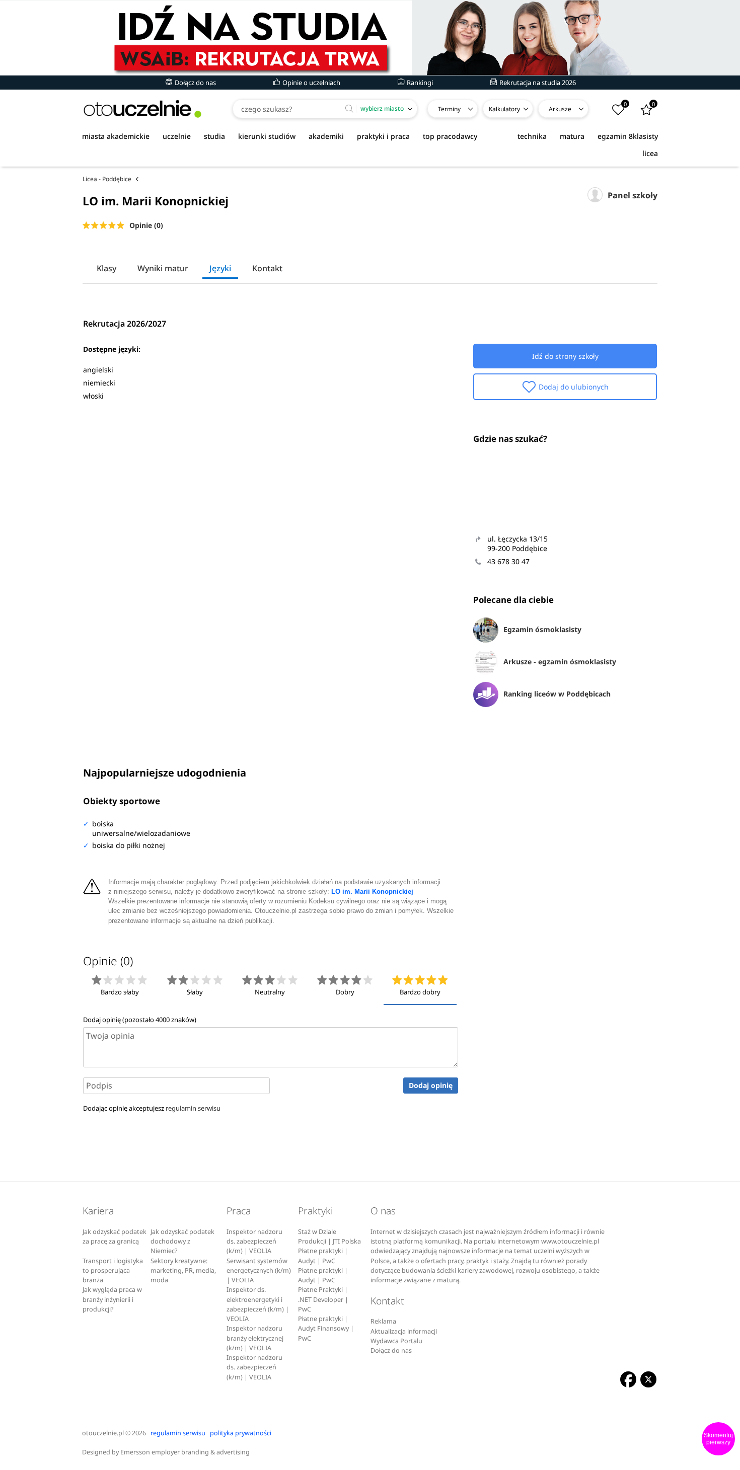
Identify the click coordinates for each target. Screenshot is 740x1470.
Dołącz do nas (194, 82)
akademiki (326, 136)
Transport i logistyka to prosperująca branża (113, 1271)
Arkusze (560, 109)
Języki (220, 268)
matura (572, 136)
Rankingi (419, 82)
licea (650, 153)
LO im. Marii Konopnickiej (372, 891)
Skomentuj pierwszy (718, 1439)
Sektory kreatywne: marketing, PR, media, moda (183, 1271)
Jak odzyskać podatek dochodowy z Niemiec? (182, 1241)
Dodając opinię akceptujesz (151, 1108)
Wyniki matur (162, 268)
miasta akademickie (116, 136)
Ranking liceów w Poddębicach (557, 694)
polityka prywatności (240, 1433)
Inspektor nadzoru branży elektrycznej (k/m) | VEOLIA (255, 1338)
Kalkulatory (504, 109)
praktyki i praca (383, 136)
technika (532, 136)
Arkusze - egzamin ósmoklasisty (559, 661)
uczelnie (177, 136)
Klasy (106, 268)
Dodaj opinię (431, 1085)
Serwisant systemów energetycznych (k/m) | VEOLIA (259, 1271)
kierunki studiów (266, 136)
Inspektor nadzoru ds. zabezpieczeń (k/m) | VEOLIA (254, 1241)
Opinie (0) (146, 225)
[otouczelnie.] (142, 109)
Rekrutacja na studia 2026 (537, 82)
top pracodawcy (450, 136)
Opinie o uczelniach (310, 82)
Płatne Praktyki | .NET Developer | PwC (323, 1299)
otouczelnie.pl (103, 1433)
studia (214, 136)
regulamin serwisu (193, 1108)
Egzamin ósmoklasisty (542, 629)
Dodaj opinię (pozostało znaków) (139, 1019)
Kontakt (267, 268)
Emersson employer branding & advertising (185, 1452)
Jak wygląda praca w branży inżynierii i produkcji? (112, 1299)
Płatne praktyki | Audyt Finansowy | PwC (326, 1328)
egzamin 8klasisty (628, 136)
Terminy (449, 109)
